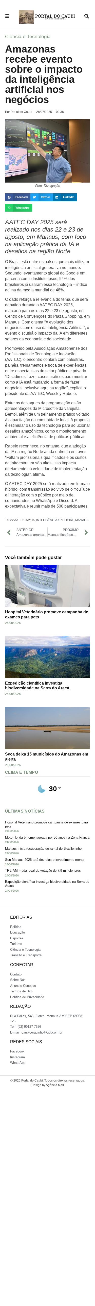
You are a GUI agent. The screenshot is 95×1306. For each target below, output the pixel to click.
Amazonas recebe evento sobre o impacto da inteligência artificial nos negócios (44, 74)
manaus (81, 520)
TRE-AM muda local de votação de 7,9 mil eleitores (43, 870)
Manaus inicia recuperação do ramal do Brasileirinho (43, 848)
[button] (17, 197)
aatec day (22, 520)
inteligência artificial (55, 520)
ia (33, 520)
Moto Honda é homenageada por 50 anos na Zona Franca (47, 837)
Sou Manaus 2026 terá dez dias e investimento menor (44, 860)
